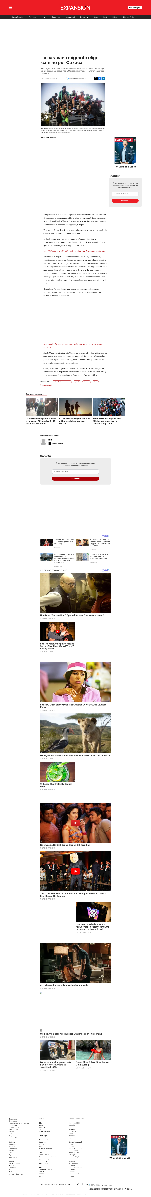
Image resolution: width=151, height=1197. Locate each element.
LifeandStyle (14, 1138)
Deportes (42, 1142)
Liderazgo (73, 1133)
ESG (105, 17)
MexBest (72, 1161)
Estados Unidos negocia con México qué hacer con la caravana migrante (107, 421)
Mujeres (115, 17)
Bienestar (72, 1172)
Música (41, 1146)
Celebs (42, 1129)
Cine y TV (43, 1144)
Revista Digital (134, 8)
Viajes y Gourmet (16, 1174)
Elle (40, 1123)
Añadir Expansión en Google (76, 78)
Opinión (12, 1155)
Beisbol (72, 1146)
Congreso (13, 1148)
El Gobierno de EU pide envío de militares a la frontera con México (74, 421)
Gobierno (12, 1144)
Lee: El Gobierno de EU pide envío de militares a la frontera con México (74, 251)
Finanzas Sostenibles (77, 1119)
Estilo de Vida (74, 1174)
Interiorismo (44, 1163)
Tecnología (84, 17)
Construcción (44, 1155)
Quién (11, 1161)
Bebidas (72, 1165)
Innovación (73, 1121)
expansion (88, 1184)
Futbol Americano (75, 1148)
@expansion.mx (78, 1184)
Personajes (73, 1169)
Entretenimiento (45, 1140)
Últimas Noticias (17, 17)
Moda (11, 1170)
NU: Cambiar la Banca (125, 166)
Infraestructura (45, 1159)
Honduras (87, 382)
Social (41, 1172)
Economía (56, 17)
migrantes (77, 382)
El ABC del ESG (74, 1123)
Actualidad (73, 1131)
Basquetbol (73, 1150)
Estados (12, 1153)
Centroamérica (46, 385)
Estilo (41, 1138)
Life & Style (43, 1136)
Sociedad (13, 1157)
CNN (50, 440)
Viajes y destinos (75, 1167)
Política (44, 17)
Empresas (32, 17)
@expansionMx (51, 137)
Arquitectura (44, 1161)
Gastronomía (74, 1163)
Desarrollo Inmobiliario (48, 1157)
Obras (96, 17)
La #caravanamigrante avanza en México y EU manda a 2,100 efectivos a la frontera (41, 421)
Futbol (71, 1144)
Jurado (71, 1176)
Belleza (12, 1172)
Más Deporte (74, 1152)
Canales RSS (70, 1193)
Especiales (73, 1138)
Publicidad (23, 1193)
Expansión (13, 1119)
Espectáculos (14, 1163)
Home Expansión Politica (19, 1123)
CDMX (11, 1151)
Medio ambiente (45, 1169)
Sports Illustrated (75, 1142)
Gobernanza (43, 1174)
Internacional (70, 17)
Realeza (12, 1165)
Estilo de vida (44, 1131)
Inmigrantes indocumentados (62, 382)
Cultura (42, 1119)
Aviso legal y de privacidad (52, 1193)
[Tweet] (96, 78)
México (95, 382)
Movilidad (43, 1176)
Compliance (34, 1193)
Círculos (12, 1167)
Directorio (81, 1193)
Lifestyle (72, 1155)
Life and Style (128, 17)
